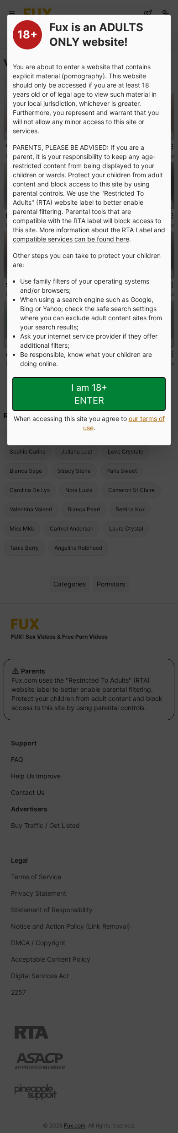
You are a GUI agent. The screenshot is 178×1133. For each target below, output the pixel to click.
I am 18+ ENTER (89, 394)
